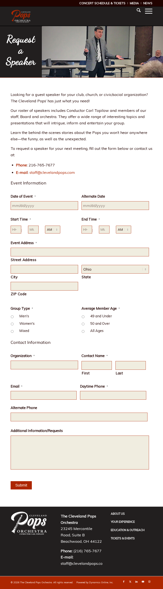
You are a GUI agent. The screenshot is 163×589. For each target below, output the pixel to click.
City (14, 277)
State (86, 277)
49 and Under (101, 316)
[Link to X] (130, 581)
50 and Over (100, 323)
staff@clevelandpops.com (52, 172)
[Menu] (146, 10)
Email (16, 386)
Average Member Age (101, 308)
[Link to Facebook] (124, 581)
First (86, 373)
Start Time (21, 219)
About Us (118, 513)
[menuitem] (102, 3)
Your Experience (123, 521)
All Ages (97, 330)
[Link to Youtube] (143, 581)
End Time (91, 219)
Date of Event (23, 196)
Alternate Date (93, 196)
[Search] (136, 10)
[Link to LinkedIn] (136, 581)
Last (119, 373)
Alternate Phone (24, 407)
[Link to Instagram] (149, 581)
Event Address (24, 242)
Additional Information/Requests (37, 430)
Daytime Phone (94, 386)
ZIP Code (19, 294)
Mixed (24, 330)
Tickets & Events (123, 538)
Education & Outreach (128, 530)
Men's (24, 316)
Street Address (23, 259)
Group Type (22, 308)
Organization (23, 355)
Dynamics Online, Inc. (101, 582)
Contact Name (95, 355)
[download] (21, 16)
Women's (27, 323)
